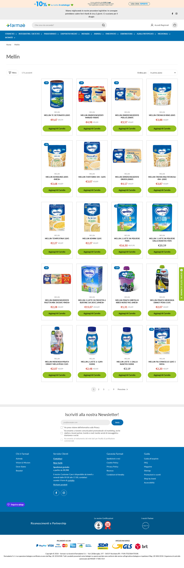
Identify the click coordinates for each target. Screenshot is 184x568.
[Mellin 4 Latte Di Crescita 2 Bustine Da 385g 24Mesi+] (92, 279)
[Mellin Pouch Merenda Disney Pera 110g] (162, 279)
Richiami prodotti (60, 484)
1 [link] (93, 389)
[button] (181, 284)
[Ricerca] (103, 25)
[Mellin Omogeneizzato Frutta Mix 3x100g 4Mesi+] (57, 279)
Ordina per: (142, 73)
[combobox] (69, 25)
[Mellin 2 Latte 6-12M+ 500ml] (92, 341)
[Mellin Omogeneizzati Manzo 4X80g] (92, 94)
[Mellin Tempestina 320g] (57, 217)
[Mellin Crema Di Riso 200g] (162, 94)
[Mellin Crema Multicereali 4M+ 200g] (162, 156)
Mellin (57, 112)
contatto (71, 480)
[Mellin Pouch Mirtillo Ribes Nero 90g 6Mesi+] (127, 279)
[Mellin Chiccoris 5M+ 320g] (92, 156)
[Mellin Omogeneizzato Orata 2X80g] (127, 156)
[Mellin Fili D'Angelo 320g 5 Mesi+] (162, 341)
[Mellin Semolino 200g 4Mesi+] (57, 156)
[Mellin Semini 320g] (92, 217)
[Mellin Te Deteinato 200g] (57, 94)
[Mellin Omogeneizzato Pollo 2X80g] (127, 94)
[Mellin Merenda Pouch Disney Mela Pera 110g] (57, 341)
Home (8, 44)
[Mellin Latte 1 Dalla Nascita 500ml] (127, 341)
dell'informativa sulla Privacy (88, 427)
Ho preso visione (81, 427)
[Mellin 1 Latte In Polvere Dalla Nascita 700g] (162, 217)
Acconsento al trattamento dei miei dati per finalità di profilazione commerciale (89, 439)
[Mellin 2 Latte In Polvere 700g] (127, 217)
